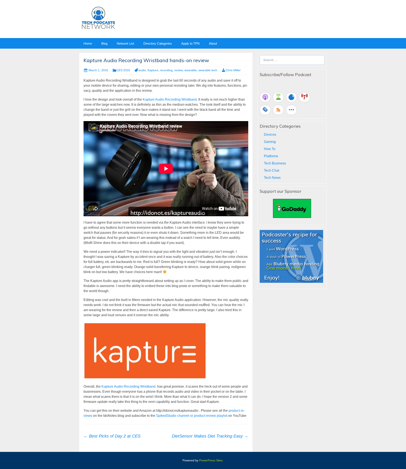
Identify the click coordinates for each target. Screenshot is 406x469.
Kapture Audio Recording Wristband (170, 99)
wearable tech (207, 70)
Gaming (270, 142)
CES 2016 (123, 70)
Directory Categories (157, 43)
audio (142, 70)
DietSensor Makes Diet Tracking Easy (210, 436)
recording (166, 70)
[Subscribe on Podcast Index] (304, 97)
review (178, 70)
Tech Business (275, 163)
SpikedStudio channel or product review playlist (191, 415)
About (213, 43)
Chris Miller (233, 70)
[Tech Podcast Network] (98, 17)
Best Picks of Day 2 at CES (112, 436)
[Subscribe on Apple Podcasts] (265, 97)
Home (88, 43)
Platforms (271, 156)
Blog (104, 43)
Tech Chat (271, 170)
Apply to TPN (190, 43)
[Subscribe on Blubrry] (291, 97)
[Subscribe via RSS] (278, 110)
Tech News (272, 177)
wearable (190, 70)
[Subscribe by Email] (265, 110)
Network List (125, 43)
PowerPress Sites (211, 460)
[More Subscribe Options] (291, 110)
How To (269, 149)
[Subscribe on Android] (278, 97)
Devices (270, 134)
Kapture (153, 70)
